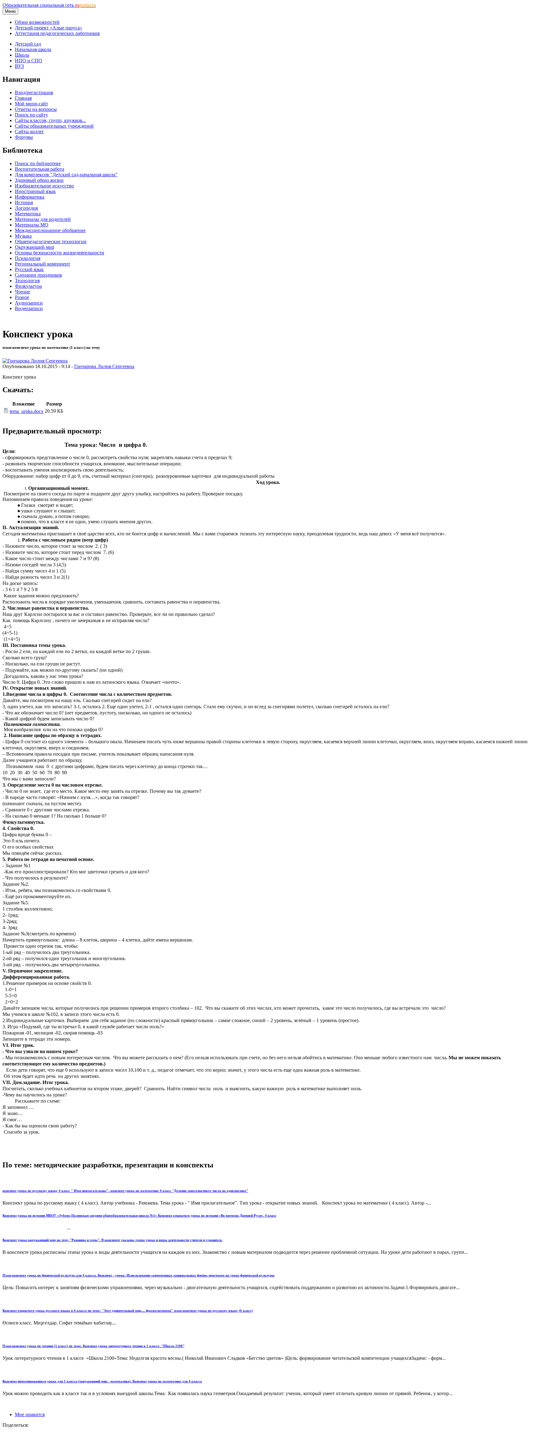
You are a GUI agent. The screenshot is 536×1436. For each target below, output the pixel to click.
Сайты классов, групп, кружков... (50, 120)
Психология (27, 258)
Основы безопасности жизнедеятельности (59, 252)
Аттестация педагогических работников (57, 33)
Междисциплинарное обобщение (50, 230)
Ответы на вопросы (36, 109)
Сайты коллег (29, 131)
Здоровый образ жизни (39, 180)
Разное (22, 297)
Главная (23, 98)
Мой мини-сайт (31, 103)
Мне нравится (30, 1414)
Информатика (29, 197)
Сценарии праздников (38, 275)
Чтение (22, 291)
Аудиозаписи (29, 302)
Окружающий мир (34, 247)
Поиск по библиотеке (38, 163)
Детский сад (28, 43)
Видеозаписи (29, 308)
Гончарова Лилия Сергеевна (104, 366)
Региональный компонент (42, 263)
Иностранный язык (35, 191)
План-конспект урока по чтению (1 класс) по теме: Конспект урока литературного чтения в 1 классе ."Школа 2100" (93, 1346)
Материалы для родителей (43, 219)
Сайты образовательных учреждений (54, 126)
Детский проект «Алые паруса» (48, 27)
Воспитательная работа (39, 169)
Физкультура (28, 286)
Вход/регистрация (34, 92)
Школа (22, 55)
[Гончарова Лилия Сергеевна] (35, 360)
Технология (27, 280)
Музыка (23, 236)
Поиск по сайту (31, 114)
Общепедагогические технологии (51, 241)
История (24, 202)
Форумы (24, 137)
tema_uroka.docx (26, 411)
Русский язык (29, 269)
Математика (28, 213)
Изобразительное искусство (44, 185)
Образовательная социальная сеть (49, 5)
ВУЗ (19, 66)
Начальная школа (33, 49)
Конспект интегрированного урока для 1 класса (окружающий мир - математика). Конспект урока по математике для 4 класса (102, 1381)
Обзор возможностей (37, 22)
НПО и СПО (28, 60)
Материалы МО (31, 224)
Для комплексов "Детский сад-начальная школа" (66, 174)
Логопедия (26, 208)
